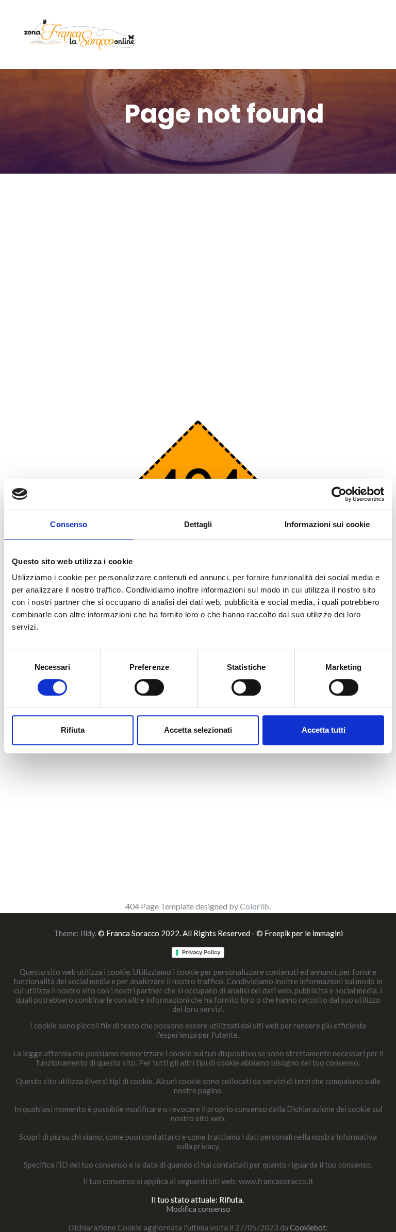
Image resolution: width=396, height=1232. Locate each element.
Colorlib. (255, 906)
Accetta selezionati (198, 729)
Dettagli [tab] (198, 524)
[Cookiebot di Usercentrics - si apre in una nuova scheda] (339, 494)
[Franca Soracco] (80, 33)
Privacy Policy (201, 952)
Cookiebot (308, 1227)
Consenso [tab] (68, 524)
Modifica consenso (198, 1208)
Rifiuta (73, 729)
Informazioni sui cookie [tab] (327, 524)
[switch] (149, 687)
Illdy (87, 933)
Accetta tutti (323, 729)
